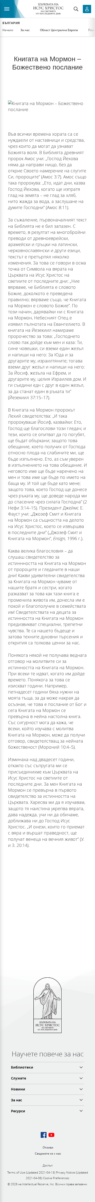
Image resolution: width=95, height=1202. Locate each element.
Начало (7, 30)
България (11, 23)
